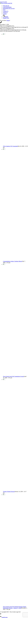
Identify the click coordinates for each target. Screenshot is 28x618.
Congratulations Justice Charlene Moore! (12, 261)
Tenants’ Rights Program (9, 491)
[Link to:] (0, 614)
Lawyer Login (3, 1)
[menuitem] (15, 5)
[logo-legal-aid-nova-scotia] (6, 3)
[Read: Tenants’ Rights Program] (4, 379)
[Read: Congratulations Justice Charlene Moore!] (4, 149)
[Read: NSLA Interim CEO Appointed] (4, 34)
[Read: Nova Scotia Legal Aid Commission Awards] (4, 264)
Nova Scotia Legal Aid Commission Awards (13, 376)
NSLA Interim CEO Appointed (10, 146)
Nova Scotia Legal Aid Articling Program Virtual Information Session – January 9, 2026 (14, 607)
